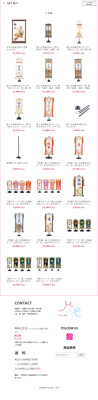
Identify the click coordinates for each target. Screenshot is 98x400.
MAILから (31, 329)
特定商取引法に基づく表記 (49, 387)
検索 (81, 355)
